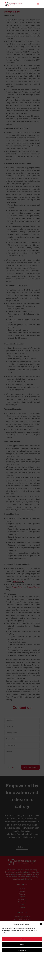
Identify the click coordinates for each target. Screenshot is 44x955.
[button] (41, 924)
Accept (22, 939)
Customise (22, 950)
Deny (22, 944)
